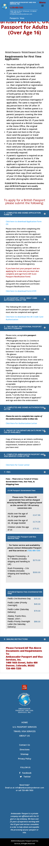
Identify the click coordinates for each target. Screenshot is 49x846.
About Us (24, 735)
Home (24, 722)
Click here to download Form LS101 (21, 291)
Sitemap (24, 754)
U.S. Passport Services (25, 727)
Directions (25, 749)
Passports (14, 18)
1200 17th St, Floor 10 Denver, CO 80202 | (23, 12)
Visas (22, 18)
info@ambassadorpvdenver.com (29, 787)
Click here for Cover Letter (18, 465)
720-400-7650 (27, 790)
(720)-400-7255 (33, 550)
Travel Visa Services (25, 731)
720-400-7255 (17, 7)
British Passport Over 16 (33, 52)
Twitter (27, 776)
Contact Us (24, 744)
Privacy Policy (24, 758)
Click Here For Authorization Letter (21, 423)
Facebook (26, 772)
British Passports (13, 52)
